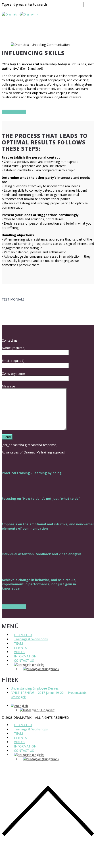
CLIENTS (20, 648)
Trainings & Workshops (31, 639)
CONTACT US (24, 660)
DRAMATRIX (23, 635)
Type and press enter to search (24, 4)
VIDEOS (19, 652)
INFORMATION (25, 656)
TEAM (18, 643)
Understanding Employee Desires (35, 688)
